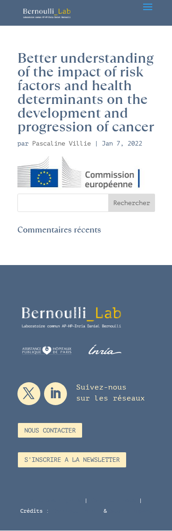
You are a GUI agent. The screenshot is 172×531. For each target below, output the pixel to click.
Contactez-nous (113, 500)
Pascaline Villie (61, 143)
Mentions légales (55, 500)
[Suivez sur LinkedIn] (55, 393)
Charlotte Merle (76, 511)
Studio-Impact (131, 511)
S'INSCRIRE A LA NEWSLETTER (72, 459)
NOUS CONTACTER (50, 430)
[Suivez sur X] (28, 393)
